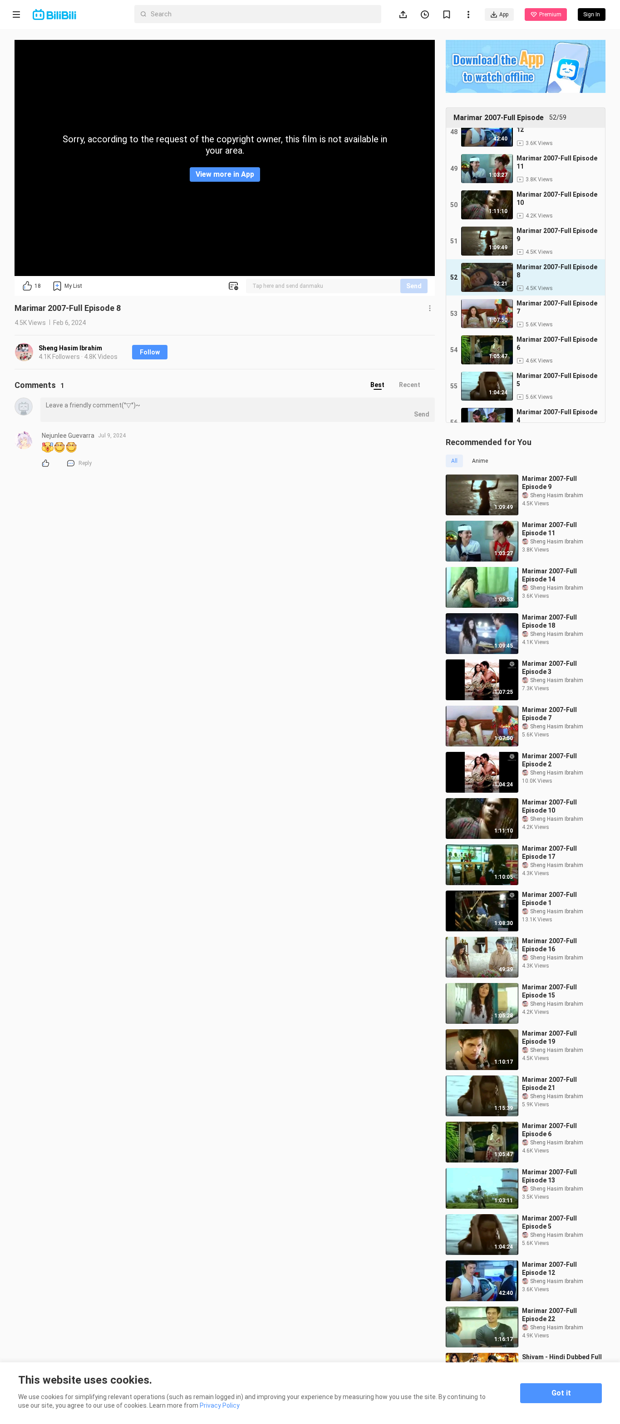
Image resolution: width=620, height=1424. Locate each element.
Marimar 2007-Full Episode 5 (549, 1222)
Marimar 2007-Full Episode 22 (549, 1314)
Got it (561, 1393)
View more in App (225, 174)
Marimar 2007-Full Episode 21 (549, 1083)
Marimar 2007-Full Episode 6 (549, 1130)
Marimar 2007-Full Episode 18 (549, 621)
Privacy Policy (220, 1405)
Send (414, 286)
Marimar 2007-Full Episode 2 (549, 760)
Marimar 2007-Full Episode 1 (549, 898)
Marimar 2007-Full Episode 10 (549, 806)
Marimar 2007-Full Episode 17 (549, 852)
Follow (150, 352)
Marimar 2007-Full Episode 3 (549, 667)
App (503, 14)
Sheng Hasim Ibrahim (70, 348)
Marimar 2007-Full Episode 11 (549, 529)
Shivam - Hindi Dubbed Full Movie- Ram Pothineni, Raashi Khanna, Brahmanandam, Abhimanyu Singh (563, 1361)
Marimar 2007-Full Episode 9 (549, 482)
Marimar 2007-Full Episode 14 (549, 575)
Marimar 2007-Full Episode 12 (549, 1268)
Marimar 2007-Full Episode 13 (549, 1176)
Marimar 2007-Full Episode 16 (549, 945)
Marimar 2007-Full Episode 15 (549, 991)
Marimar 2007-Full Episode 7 (549, 714)
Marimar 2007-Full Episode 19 (549, 1037)
